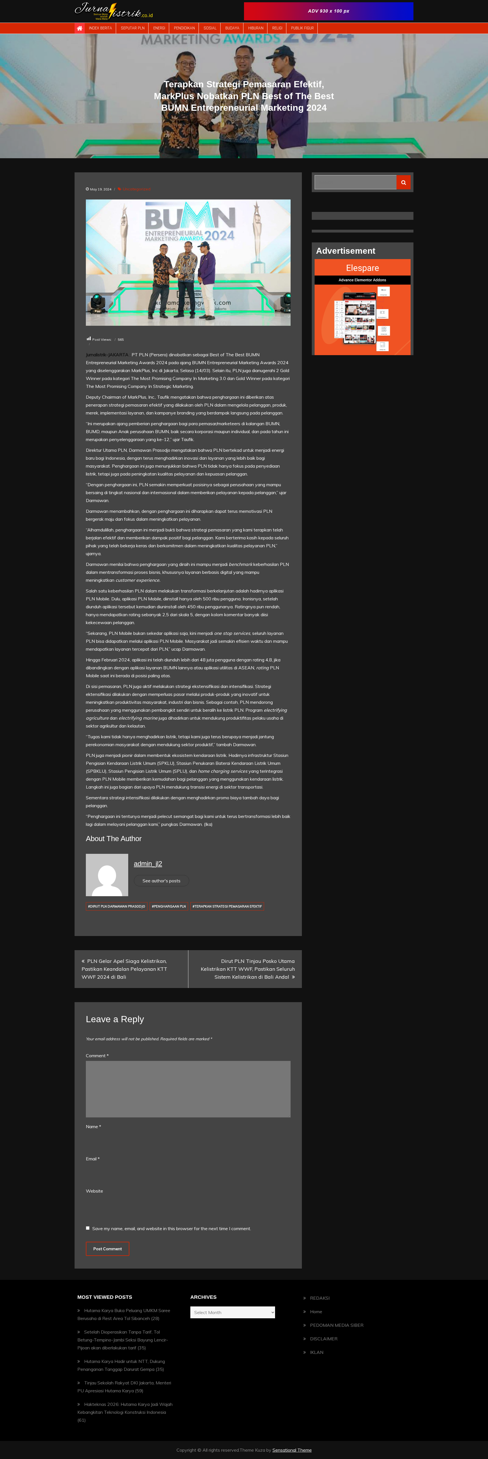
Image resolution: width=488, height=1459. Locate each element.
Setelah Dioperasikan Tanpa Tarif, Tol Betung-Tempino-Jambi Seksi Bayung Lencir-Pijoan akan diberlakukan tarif (122, 1340)
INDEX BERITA (100, 28)
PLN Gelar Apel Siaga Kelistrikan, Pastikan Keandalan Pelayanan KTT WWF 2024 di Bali (124, 969)
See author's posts (161, 880)
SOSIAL (210, 28)
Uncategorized (137, 189)
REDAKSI (320, 1298)
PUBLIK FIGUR (302, 28)
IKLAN (316, 1352)
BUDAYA (232, 28)
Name (93, 1126)
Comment (97, 1055)
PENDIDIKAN (184, 28)
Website (94, 1191)
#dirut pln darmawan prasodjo (116, 906)
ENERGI (159, 28)
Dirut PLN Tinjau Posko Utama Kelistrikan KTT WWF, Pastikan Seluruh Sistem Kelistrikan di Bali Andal (248, 969)
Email (93, 1158)
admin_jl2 (148, 863)
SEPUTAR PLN (133, 28)
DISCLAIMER (323, 1338)
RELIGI (277, 28)
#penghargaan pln (169, 906)
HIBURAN (255, 28)
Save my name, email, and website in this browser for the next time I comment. (171, 1228)
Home (316, 1311)
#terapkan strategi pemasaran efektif (227, 906)
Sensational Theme (292, 1450)
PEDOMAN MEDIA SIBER (336, 1325)
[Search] (403, 182)
